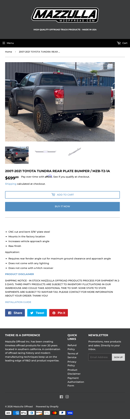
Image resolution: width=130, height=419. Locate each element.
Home (8, 51)
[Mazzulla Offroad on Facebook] (61, 397)
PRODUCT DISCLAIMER (19, 274)
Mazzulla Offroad (23, 406)
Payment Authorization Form (76, 381)
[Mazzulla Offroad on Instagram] (67, 397)
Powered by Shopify (47, 406)
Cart (124, 43)
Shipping (10, 183)
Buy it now (62, 206)
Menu (10, 43)
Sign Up (118, 357)
